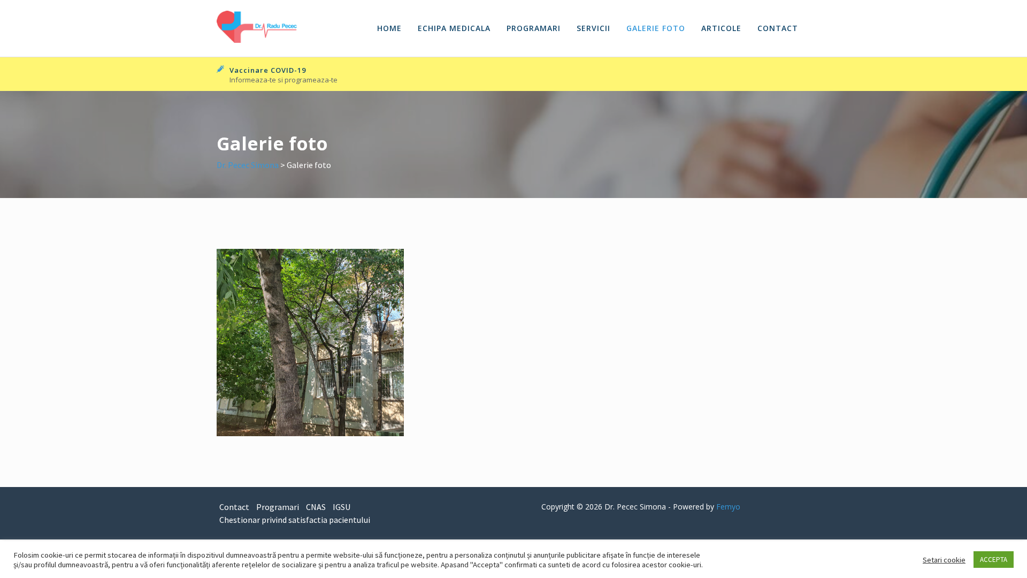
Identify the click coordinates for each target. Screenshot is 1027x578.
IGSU (341, 506)
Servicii (593, 28)
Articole (721, 28)
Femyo (728, 506)
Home (389, 28)
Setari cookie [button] (944, 560)
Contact (777, 28)
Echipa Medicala (454, 28)
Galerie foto (655, 28)
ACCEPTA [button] (993, 559)
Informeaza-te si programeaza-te (283, 80)
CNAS (316, 506)
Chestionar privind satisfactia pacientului (294, 519)
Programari (534, 28)
